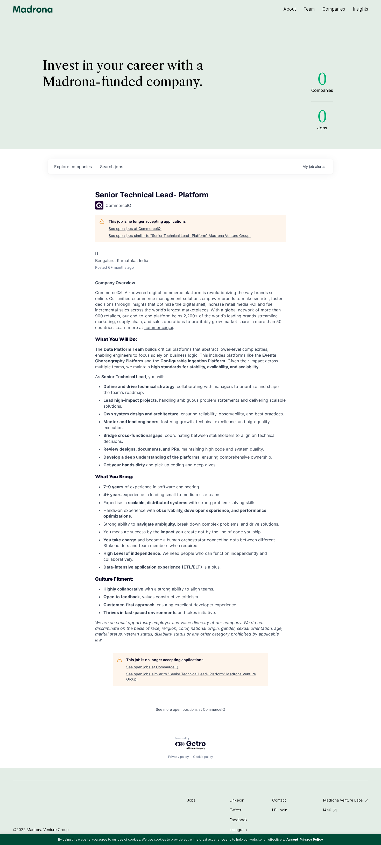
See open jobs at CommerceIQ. (135, 228)
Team (309, 9)
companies (73, 166)
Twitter (235, 809)
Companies (333, 9)
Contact (279, 800)
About (289, 9)
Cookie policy (203, 757)
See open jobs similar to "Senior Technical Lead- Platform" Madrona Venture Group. (180, 235)
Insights (360, 9)
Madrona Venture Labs (343, 800)
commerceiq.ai (158, 327)
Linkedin (237, 800)
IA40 (327, 809)
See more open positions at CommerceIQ (190, 709)
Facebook (239, 819)
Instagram (238, 829)
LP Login (279, 809)
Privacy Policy (311, 839)
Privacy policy (178, 757)
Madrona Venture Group (33, 9)
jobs (111, 166)
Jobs (191, 800)
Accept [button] (292, 839)
